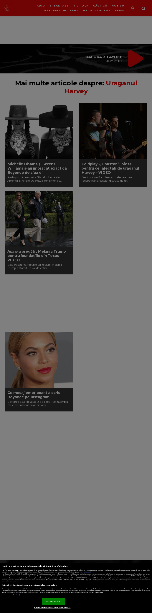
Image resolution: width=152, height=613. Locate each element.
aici (65, 578)
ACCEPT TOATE (53, 601)
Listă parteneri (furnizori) (11, 595)
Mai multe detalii (85, 572)
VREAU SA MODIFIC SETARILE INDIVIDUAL (52, 608)
